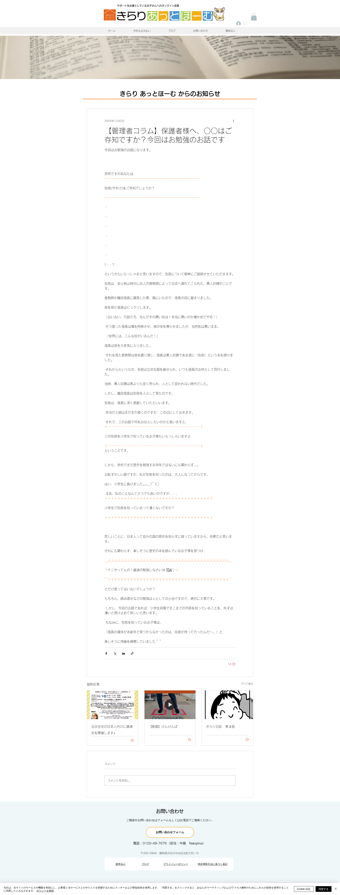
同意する (323, 889)
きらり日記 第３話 (220, 726)
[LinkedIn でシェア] (123, 653)
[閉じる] (336, 889)
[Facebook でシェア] (106, 653)
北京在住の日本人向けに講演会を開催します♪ (112, 729)
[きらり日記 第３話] (227, 704)
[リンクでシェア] (132, 653)
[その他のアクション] (233, 121)
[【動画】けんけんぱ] (170, 704)
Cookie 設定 (303, 889)
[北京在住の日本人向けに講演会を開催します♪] (112, 704)
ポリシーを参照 (45, 890)
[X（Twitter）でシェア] (115, 653)
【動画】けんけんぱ (163, 726)
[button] (254, 17)
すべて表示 (247, 684)
